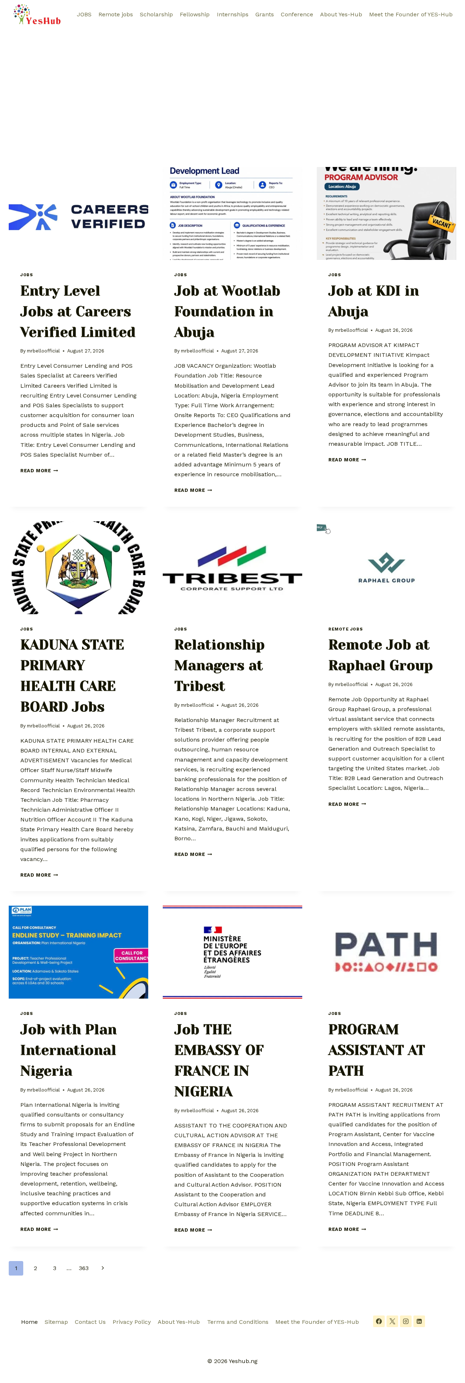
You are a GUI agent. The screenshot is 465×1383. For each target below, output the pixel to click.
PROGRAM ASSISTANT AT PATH (376, 1050)
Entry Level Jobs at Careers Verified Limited (78, 311)
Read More (39, 470)
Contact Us (90, 1321)
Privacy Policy (132, 1321)
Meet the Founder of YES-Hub (411, 14)
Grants (264, 14)
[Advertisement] (232, 83)
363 (84, 1268)
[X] (392, 1321)
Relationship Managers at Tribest (219, 665)
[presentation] (78, 213)
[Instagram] (406, 1321)
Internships (232, 14)
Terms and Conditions (237, 1321)
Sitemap (56, 1321)
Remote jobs (115, 14)
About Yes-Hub (341, 14)
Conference (297, 14)
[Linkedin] (419, 1321)
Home (29, 1321)
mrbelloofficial (43, 351)
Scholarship (156, 14)
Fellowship (195, 14)
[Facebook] (379, 1321)
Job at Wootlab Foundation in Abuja (227, 311)
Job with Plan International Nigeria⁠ (68, 1050)
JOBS (84, 14)
